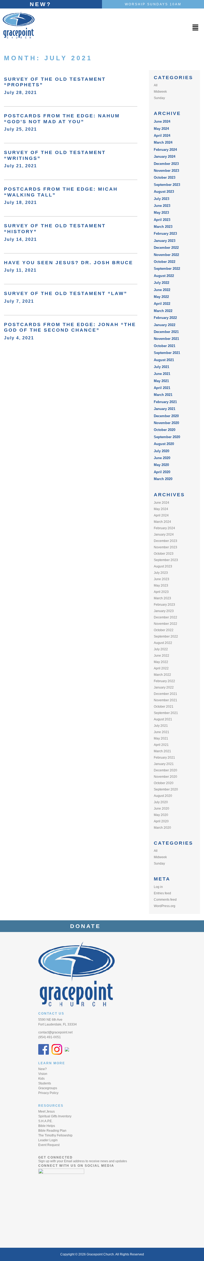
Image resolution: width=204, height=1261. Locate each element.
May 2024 (161, 129)
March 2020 (163, 479)
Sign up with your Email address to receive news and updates (82, 1161)
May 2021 (161, 381)
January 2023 (164, 241)
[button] (195, 28)
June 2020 (162, 458)
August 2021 (164, 360)
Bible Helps (46, 1126)
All (156, 85)
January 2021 (164, 409)
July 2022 (161, 283)
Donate (88, 926)
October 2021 (164, 346)
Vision (42, 1074)
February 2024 (165, 150)
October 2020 (164, 430)
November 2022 (166, 255)
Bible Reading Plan (52, 1130)
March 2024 (163, 142)
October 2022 (164, 262)
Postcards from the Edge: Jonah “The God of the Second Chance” (70, 327)
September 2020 (167, 437)
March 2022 (163, 311)
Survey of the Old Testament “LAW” (65, 293)
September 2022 (167, 269)
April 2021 (162, 388)
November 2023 (166, 171)
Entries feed (162, 893)
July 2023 (161, 199)
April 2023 (162, 220)
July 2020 (161, 451)
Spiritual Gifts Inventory (54, 1116)
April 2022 (162, 304)
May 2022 (161, 297)
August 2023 (164, 192)
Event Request (49, 1145)
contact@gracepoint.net (55, 1032)
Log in (158, 887)
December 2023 (166, 164)
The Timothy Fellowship (55, 1135)
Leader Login (48, 1140)
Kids (41, 1078)
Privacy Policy (48, 1093)
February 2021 (165, 402)
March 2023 (163, 227)
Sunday (159, 98)
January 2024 (164, 157)
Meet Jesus (46, 1111)
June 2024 (162, 121)
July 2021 (161, 367)
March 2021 (163, 395)
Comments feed (165, 899)
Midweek (160, 91)
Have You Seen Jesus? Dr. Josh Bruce (68, 262)
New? (41, 4)
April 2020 (162, 472)
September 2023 (167, 185)
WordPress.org (164, 906)
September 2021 (167, 353)
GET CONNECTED (55, 1157)
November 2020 (166, 423)
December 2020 (166, 416)
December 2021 (166, 332)
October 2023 (164, 177)
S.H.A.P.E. (45, 1121)
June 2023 (162, 206)
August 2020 (164, 444)
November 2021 (166, 339)
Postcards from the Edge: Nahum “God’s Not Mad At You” (62, 118)
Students (44, 1083)
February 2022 (165, 318)
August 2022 (164, 276)
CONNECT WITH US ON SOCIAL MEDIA (76, 1166)
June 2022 (162, 290)
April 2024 (162, 136)
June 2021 (162, 374)
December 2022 (166, 248)
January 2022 (164, 325)
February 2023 (165, 234)
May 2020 (161, 465)
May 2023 (161, 213)
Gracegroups (47, 1088)
